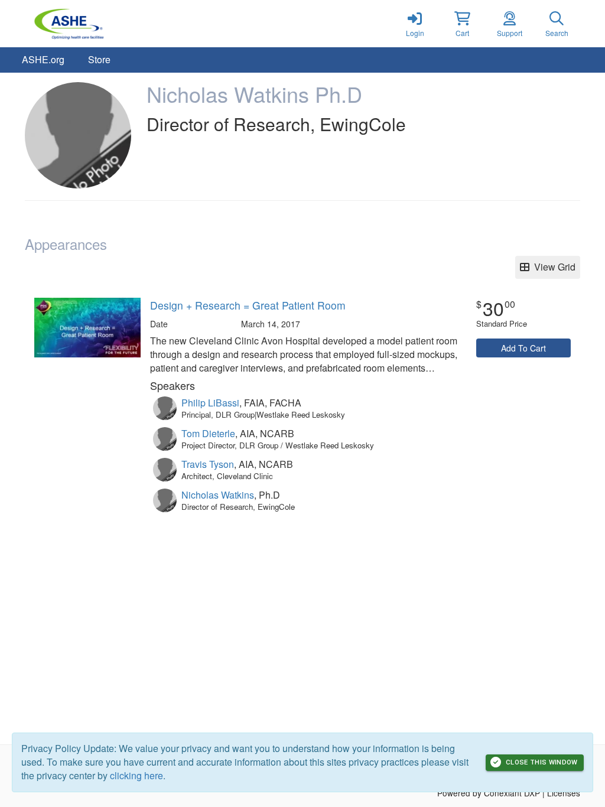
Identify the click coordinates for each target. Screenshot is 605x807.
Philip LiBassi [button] (210, 402)
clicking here (136, 775)
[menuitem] (43, 60)
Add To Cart (523, 348)
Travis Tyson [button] (207, 464)
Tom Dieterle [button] (208, 433)
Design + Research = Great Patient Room (248, 305)
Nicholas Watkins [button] (217, 495)
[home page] (137, 23)
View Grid (552, 267)
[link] (414, 23)
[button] (462, 23)
